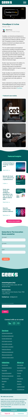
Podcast (19, 373)
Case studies (20, 365)
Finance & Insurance (6, 373)
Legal (3, 384)
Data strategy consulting (7, 346)
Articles (19, 376)
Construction (5, 365)
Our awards (20, 370)
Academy (19, 384)
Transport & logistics (7, 367)
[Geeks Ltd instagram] (14, 323)
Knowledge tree (20, 389)
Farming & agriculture (7, 389)
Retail (3, 386)
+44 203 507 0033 (6, 286)
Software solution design (8, 357)
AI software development (7, 336)
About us (20, 362)
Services (5, 331)
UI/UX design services (7, 341)
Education (4, 381)
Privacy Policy (7, 406)
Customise (21, 413)
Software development (7, 333)
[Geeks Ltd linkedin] (10, 323)
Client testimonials (21, 367)
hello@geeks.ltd (13, 297)
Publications (20, 378)
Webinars (19, 381)
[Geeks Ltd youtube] (18, 323)
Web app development (7, 354)
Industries (5, 362)
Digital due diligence (6, 349)
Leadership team (21, 386)
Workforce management (7, 376)
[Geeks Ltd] (7, 2)
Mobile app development (7, 352)
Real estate (4, 370)
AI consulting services (7, 344)
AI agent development (7, 338)
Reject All (7, 413)
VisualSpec (19, 88)
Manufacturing (5, 378)
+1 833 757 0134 (6, 293)
